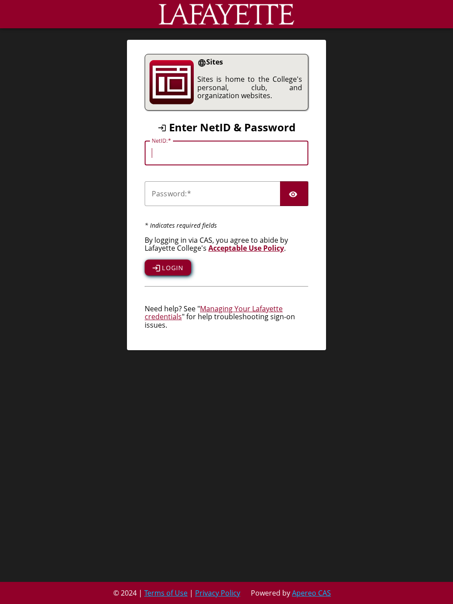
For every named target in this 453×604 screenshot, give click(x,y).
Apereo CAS (311, 593)
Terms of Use (166, 593)
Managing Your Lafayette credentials (214, 312)
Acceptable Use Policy (246, 248)
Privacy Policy (217, 593)
